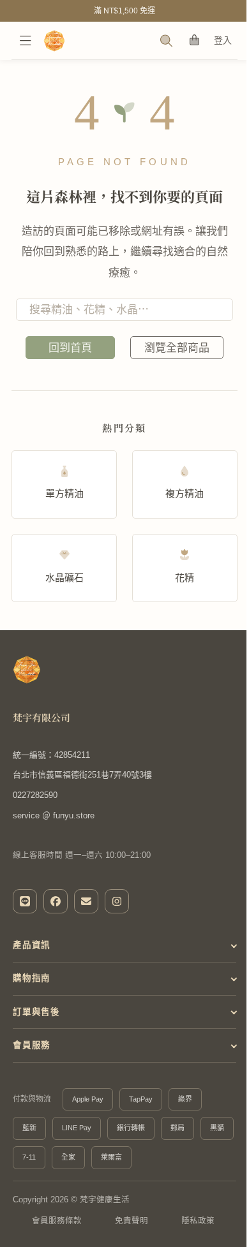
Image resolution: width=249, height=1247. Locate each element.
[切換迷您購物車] (194, 40)
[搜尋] (167, 41)
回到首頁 (70, 348)
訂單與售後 (36, 1012)
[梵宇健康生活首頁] (27, 670)
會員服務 (31, 1045)
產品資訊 (31, 945)
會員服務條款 (57, 1220)
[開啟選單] (25, 41)
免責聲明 (131, 1220)
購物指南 (31, 978)
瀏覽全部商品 (176, 348)
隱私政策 (198, 1220)
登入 (223, 40)
